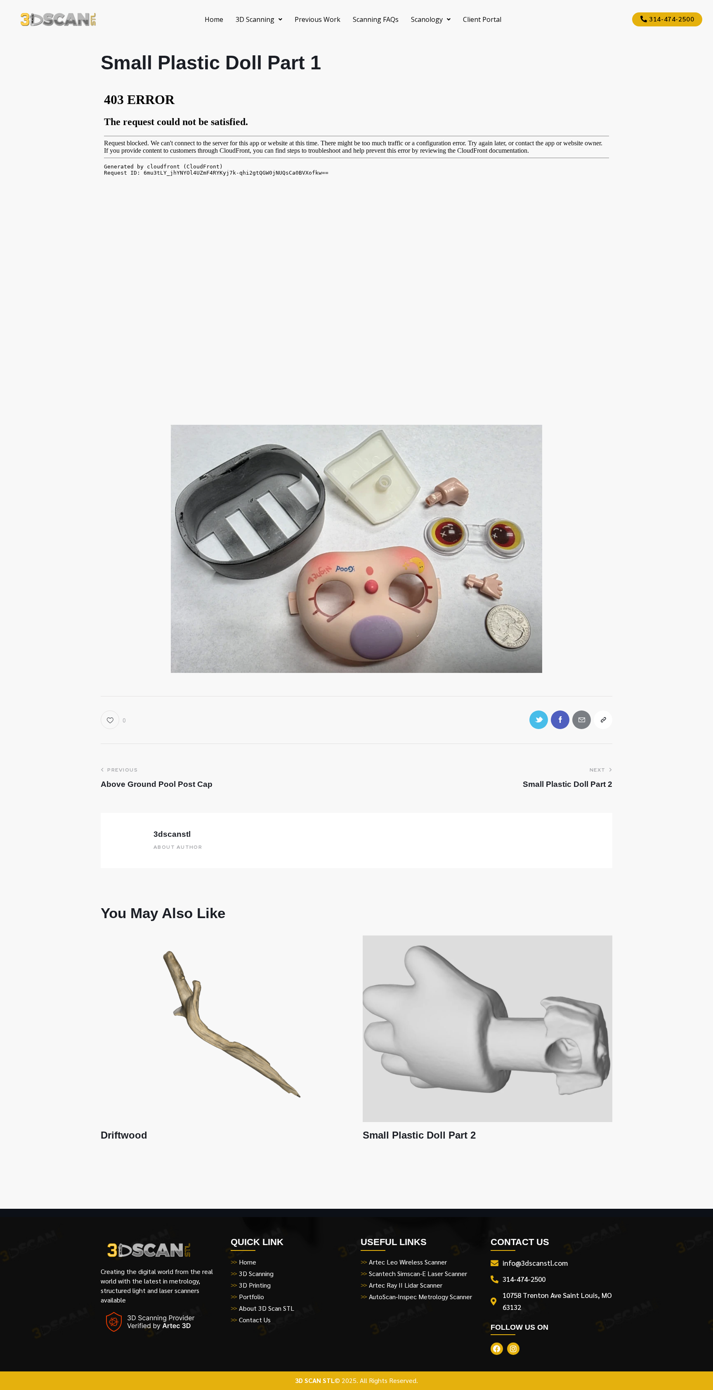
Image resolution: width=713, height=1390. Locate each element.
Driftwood (124, 1135)
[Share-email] (581, 719)
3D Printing (255, 1285)
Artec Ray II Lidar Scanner (405, 1285)
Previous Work (317, 19)
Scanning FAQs (376, 19)
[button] (258, 19)
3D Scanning (255, 19)
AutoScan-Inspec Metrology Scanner (420, 1296)
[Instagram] (513, 1349)
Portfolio (251, 1296)
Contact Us (255, 1319)
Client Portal (482, 19)
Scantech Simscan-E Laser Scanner (418, 1273)
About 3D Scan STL (266, 1308)
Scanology (427, 19)
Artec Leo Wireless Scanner (408, 1261)
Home (214, 19)
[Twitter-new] (538, 719)
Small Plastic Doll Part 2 (419, 1135)
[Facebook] (560, 719)
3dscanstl (172, 834)
